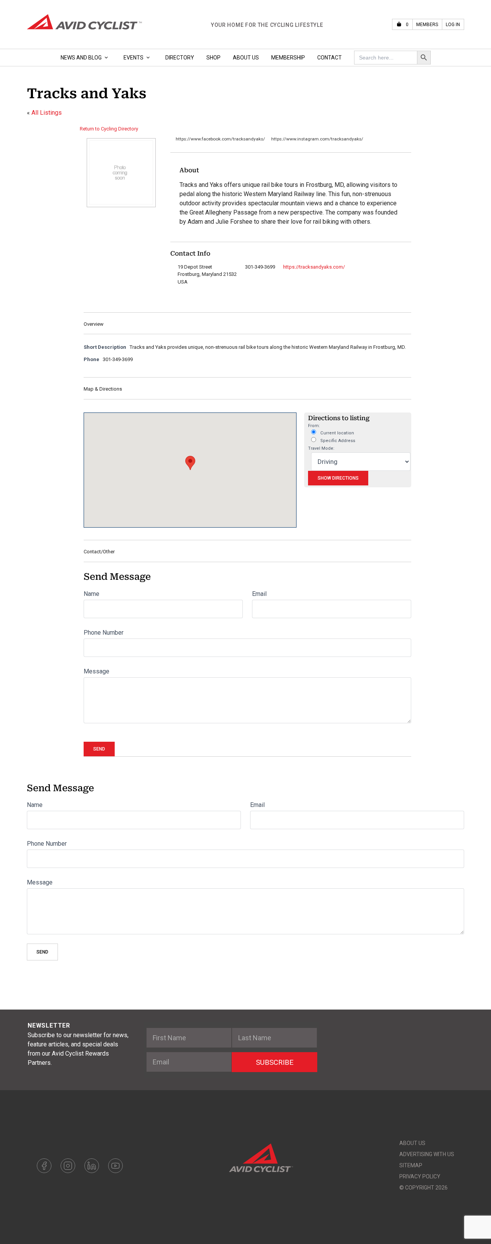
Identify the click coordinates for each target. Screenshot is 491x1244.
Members (427, 24)
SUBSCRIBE (274, 1062)
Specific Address (337, 440)
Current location (336, 433)
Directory (179, 57)
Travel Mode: (321, 448)
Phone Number (104, 632)
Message (96, 671)
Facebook (44, 1165)
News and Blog (81, 57)
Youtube (115, 1165)
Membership (288, 57)
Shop (213, 57)
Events (133, 57)
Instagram (68, 1165)
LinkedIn (91, 1165)
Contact (329, 57)
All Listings (46, 112)
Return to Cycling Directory (109, 129)
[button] (190, 463)
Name (91, 593)
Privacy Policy (419, 1176)
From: (314, 425)
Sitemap (410, 1165)
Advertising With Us (426, 1154)
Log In (453, 24)
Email (259, 593)
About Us (246, 57)
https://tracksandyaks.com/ (314, 267)
